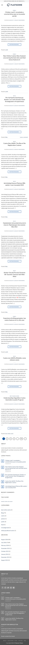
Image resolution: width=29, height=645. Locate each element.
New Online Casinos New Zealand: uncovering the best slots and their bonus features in (14, 58)
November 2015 (5, 548)
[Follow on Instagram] (5, 587)
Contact (20, 640)
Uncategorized (5, 527)
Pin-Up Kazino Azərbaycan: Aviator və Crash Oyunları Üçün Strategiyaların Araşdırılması (14, 99)
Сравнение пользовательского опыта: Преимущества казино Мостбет (14, 225)
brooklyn (2, 501)
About (5, 640)
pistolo (3, 518)
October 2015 (5, 551)
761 (21, 438)
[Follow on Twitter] (8, 587)
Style (2, 524)
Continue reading (14, 44)
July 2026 (3, 542)
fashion (6, 501)
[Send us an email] (11, 587)
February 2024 (5, 545)
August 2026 (4, 539)
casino (3, 515)
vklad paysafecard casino (7, 530)
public (14, 10)
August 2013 (4, 560)
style (9, 501)
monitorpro (21, 20)
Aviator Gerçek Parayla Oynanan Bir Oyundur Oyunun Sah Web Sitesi (14, 274)
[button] (2, 5)
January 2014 (4, 554)
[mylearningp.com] (14, 5)
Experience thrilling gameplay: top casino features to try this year (14, 319)
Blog (14, 95)
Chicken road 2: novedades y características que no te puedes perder (14, 14)
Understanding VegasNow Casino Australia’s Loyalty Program (14, 399)
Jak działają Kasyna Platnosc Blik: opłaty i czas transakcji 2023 (14, 184)
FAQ (25, 640)
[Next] (25, 438)
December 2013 (5, 557)
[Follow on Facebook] (2, 587)
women (11, 501)
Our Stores (11, 640)
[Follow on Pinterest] (13, 587)
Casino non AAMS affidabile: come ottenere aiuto (14, 359)
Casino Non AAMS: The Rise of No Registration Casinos (14, 144)
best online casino (14, 396)
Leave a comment (24, 137)
